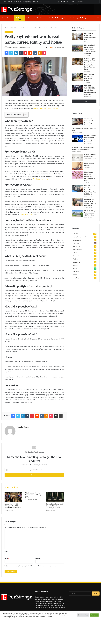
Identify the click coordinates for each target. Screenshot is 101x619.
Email (7, 558)
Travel (66, 18)
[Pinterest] (25, 53)
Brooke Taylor (12, 47)
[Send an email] (16, 47)
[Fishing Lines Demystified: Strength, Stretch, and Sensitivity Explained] (55, 497)
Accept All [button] (94, 615)
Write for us (36, 1)
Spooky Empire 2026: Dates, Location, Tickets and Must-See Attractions (13, 506)
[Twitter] (11, 53)
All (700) (84, 101)
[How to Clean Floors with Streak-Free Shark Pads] (77, 36)
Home (4, 1)
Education (76, 271)
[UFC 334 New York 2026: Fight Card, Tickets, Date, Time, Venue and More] (77, 88)
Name (7, 551)
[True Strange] (16, 9)
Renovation (44, 18)
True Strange (74, 18)
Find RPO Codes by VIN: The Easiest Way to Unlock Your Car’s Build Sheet (90, 190)
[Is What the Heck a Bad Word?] (77, 157)
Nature (75, 275)
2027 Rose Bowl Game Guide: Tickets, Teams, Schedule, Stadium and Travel (90, 49)
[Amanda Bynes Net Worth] (77, 166)
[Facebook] (6, 53)
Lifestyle (36, 18)
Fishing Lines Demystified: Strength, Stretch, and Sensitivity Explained (54, 506)
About (10, 1)
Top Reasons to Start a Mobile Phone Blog (89, 121)
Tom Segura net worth (41, 179)
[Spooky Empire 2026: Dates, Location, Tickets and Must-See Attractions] (13, 497)
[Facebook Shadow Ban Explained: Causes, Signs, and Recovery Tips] (77, 138)
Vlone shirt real (26, 215)
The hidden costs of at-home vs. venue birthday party (33, 495)
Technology (59, 18)
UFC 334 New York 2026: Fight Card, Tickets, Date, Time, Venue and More (90, 90)
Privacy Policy (27, 1)
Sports (51, 18)
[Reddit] (30, 53)
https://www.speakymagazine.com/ (45, 108)
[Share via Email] (56, 416)
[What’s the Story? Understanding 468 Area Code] (77, 213)
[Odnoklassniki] (40, 53)
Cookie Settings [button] (83, 615)
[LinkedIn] (16, 53)
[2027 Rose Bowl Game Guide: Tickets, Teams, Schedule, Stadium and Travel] (77, 47)
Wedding (83, 18)
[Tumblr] (21, 53)
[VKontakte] (35, 53)
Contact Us (17, 1)
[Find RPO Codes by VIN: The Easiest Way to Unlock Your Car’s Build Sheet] (77, 188)
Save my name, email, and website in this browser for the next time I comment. (31, 566)
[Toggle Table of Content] (24, 114)
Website (38, 558)
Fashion (28, 18)
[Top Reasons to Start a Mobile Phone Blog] (77, 121)
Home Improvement (79, 237)
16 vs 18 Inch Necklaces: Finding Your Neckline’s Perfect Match (90, 176)
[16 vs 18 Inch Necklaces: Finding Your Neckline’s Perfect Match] (77, 175)
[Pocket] (44, 53)
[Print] (61, 416)
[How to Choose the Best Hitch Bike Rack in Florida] (77, 77)
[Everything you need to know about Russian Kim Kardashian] (77, 202)
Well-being (76, 262)
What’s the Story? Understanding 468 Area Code (89, 213)
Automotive (76, 265)
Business (10, 18)
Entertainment (20, 18)
